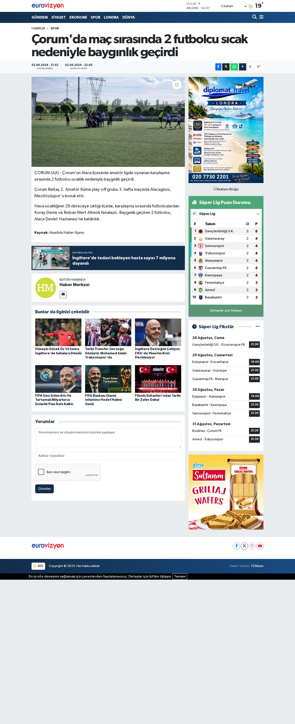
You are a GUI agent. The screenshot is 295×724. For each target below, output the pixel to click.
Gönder (44, 489)
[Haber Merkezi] (45, 288)
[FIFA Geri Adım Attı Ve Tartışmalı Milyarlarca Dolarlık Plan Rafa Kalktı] (58, 379)
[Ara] (255, 17)
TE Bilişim (257, 566)
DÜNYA (128, 17)
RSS (40, 566)
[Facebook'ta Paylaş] (218, 66)
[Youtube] (259, 546)
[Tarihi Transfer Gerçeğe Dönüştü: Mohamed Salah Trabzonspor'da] (108, 332)
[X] (244, 546)
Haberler (38, 28)
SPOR (95, 17)
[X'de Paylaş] (226, 66)
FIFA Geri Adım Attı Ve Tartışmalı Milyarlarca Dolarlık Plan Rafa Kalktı (54, 400)
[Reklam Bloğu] (226, 130)
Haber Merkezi (74, 285)
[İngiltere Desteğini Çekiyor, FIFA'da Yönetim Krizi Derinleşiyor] (158, 332)
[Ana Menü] (261, 17)
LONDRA (111, 17)
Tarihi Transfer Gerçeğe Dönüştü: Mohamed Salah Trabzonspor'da (105, 353)
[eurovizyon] (48, 6)
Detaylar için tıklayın (226, 310)
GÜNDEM (40, 17)
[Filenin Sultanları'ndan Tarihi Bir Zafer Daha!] (158, 379)
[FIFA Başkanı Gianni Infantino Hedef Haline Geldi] (108, 379)
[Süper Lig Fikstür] (258, 327)
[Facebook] (236, 546)
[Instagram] (252, 546)
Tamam (180, 576)
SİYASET (58, 17)
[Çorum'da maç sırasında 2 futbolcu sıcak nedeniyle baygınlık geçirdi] (108, 122)
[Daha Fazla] (242, 66)
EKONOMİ (78, 17)
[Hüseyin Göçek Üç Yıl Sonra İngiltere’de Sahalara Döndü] (58, 332)
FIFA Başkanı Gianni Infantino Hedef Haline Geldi (103, 400)
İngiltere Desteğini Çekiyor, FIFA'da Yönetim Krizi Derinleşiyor (158, 353)
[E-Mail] (63, 294)
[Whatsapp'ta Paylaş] (234, 66)
